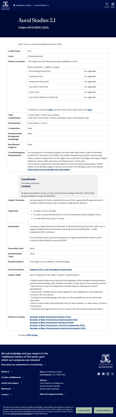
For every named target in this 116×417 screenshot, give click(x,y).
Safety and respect (10, 383)
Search (107, 7)
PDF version (32, 335)
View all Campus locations (51, 394)
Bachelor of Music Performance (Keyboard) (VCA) (52, 322)
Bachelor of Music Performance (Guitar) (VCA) (50, 317)
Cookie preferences (103, 410)
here (51, 109)
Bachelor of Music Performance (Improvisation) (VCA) (53, 319)
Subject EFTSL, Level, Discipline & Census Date (51, 269)
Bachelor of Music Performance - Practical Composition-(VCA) (57, 325)
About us (5, 371)
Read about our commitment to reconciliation (22, 364)
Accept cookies (84, 410)
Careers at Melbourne (11, 377)
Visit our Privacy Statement (21, 414)
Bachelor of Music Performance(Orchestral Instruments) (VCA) (58, 328)
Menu (113, 7)
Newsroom (6, 388)
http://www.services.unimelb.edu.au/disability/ (49, 169)
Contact (5, 394)
